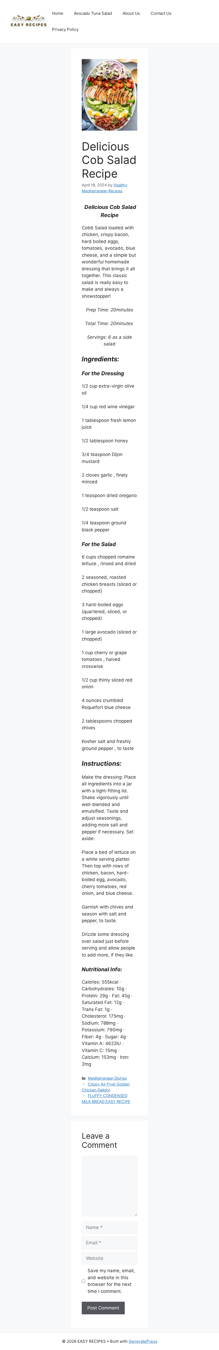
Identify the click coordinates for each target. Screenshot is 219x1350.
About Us (131, 13)
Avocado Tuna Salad (93, 13)
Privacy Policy (65, 29)
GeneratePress (143, 1341)
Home (57, 13)
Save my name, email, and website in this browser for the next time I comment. (111, 1281)
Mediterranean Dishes (107, 1078)
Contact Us (161, 13)
